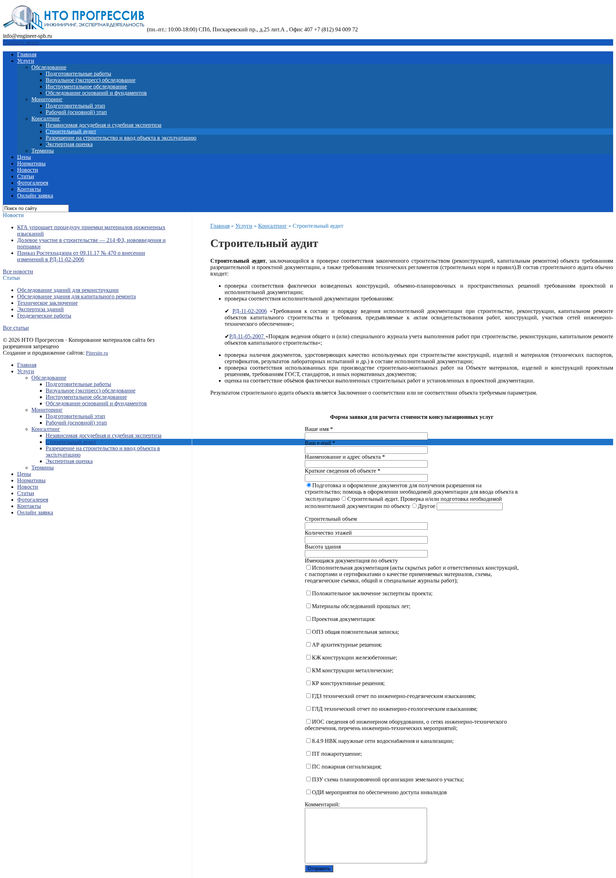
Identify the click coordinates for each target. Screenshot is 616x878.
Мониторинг (47, 99)
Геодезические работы (44, 316)
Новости (27, 170)
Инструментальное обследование (86, 86)
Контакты (29, 189)
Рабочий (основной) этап (76, 112)
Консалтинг (45, 118)
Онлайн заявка (35, 195)
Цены (24, 157)
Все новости (18, 271)
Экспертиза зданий (40, 309)
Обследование (48, 67)
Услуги (25, 61)
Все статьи (16, 328)
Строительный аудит (71, 131)
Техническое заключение (47, 303)
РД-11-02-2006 (249, 311)
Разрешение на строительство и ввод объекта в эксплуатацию (121, 138)
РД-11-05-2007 (247, 336)
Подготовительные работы (78, 74)
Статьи (25, 176)
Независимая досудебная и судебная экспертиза (103, 125)
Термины (42, 151)
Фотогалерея (32, 183)
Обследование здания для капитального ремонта (76, 296)
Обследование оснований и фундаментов (96, 93)
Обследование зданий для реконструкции (68, 290)
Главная (26, 54)
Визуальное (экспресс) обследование (90, 80)
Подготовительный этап (75, 106)
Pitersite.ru (97, 353)
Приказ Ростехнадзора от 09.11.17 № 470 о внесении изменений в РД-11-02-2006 (81, 256)
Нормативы (31, 163)
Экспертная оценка (69, 144)
